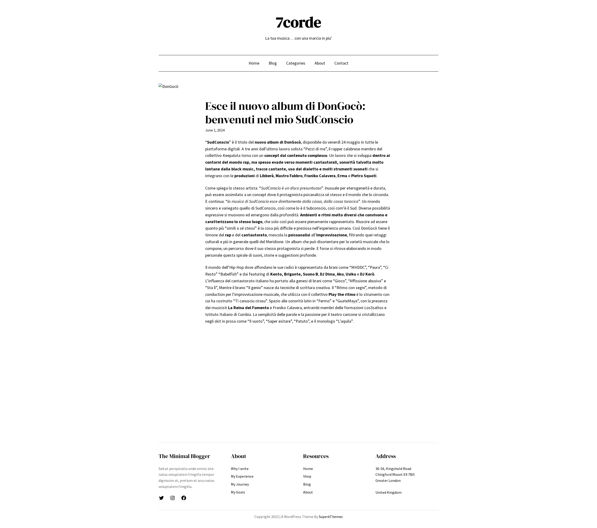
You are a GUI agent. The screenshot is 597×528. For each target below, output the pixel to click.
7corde (298, 22)
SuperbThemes (331, 516)
